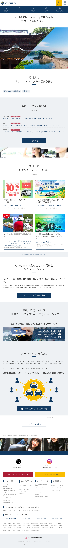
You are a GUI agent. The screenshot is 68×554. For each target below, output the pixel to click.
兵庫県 (9, 528)
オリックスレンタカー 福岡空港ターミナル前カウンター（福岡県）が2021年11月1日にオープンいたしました (33, 132)
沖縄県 (37, 530)
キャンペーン (19, 11)
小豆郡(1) (26, 91)
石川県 (19, 525)
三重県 (51, 525)
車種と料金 (33, 11)
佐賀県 (9, 530)
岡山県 (33, 528)
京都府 (9, 510)
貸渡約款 (37, 494)
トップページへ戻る (34, 424)
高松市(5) (7, 91)
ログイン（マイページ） (52, 474)
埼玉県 (50, 523)
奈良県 (13, 528)
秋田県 (23, 523)
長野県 (33, 525)
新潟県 (10, 525)
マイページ (5, 484)
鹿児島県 (38, 510)
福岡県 (28, 510)
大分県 (23, 530)
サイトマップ (38, 492)
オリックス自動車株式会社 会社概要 (42, 485)
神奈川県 (5, 525)
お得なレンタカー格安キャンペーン (9, 491)
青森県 (9, 523)
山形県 (27, 523)
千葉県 (54, 523)
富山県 (14, 525)
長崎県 (13, 530)
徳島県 (46, 528)
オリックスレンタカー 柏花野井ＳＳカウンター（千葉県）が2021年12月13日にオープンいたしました (31, 125)
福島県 (32, 523)
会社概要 (20, 541)
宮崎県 (27, 530)
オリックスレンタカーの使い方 (25, 486)
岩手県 (13, 523)
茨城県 (36, 523)
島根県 (28, 528)
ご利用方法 (46, 11)
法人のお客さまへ (7, 500)
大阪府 (19, 510)
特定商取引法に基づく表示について (41, 497)
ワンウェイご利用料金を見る (34, 295)
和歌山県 (19, 528)
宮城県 (18, 523)
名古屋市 (14, 510)
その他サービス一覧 (55, 490)
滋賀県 (55, 525)
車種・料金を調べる (7, 488)
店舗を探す (5, 486)
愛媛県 (55, 528)
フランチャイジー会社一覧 (57, 485)
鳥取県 (24, 528)
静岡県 (42, 525)
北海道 (4, 523)
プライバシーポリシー (40, 487)
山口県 (42, 528)
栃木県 (41, 523)
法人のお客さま (60, 11)
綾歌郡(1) (16, 91)
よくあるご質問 (22, 491)
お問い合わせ (22, 493)
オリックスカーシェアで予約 (36, 409)
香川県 (51, 528)
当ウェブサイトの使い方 (24, 489)
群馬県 (45, 523)
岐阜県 (37, 525)
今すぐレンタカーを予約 (20, 474)
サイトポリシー (38, 490)
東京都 (59, 523)
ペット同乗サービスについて (9, 497)
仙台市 (4, 510)
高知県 (60, 528)
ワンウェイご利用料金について (9, 495)
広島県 (24, 510)
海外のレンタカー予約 (8, 502)
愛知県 (46, 525)
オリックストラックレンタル (57, 487)
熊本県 (33, 510)
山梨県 (28, 525)
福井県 (24, 525)
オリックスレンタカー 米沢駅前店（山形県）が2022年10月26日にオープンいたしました (27, 118)
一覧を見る (34, 141)
